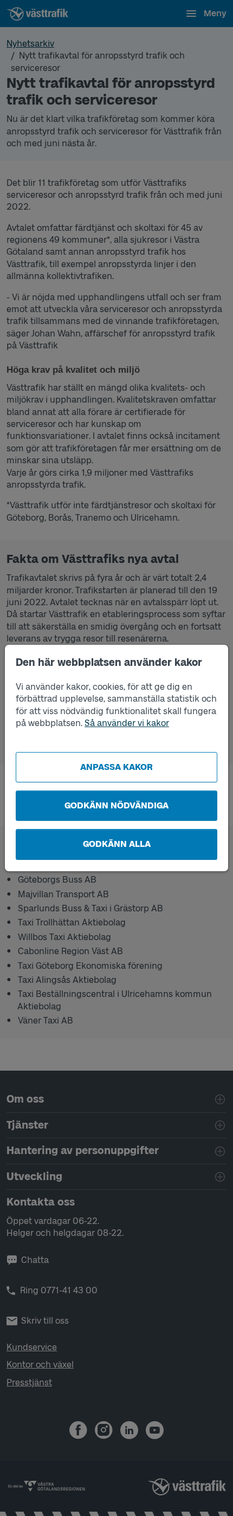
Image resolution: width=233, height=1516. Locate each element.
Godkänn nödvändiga (116, 805)
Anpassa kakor (116, 767)
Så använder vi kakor (127, 723)
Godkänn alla (117, 844)
